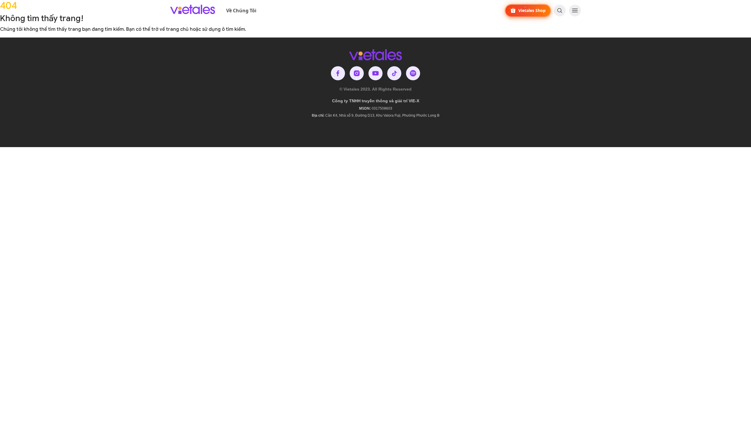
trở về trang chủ (170, 29)
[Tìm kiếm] (560, 10)
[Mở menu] (575, 10)
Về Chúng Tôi (241, 10)
